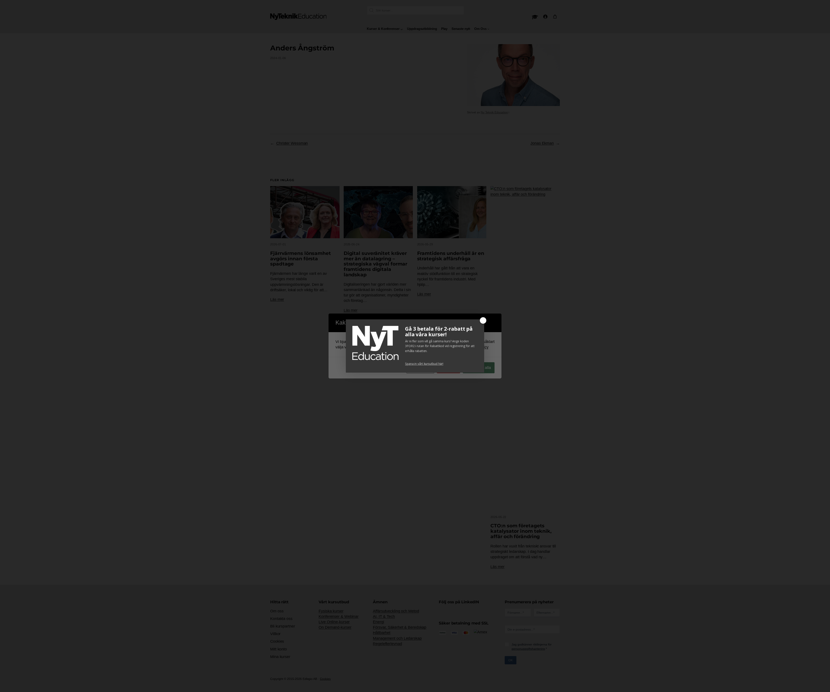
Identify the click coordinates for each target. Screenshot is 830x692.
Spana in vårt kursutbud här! (424, 364)
